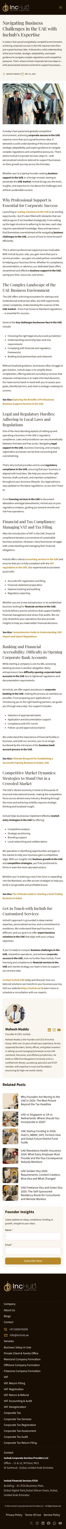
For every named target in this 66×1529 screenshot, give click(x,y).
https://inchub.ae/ (31, 988)
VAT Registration (14, 1389)
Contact (8, 1322)
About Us (9, 1310)
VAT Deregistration (15, 1407)
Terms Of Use (33, 1515)
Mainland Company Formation (22, 1359)
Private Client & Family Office (21, 1353)
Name (9, 1230)
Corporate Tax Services (17, 1419)
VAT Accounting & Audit (18, 1401)
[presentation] (10, 1101)
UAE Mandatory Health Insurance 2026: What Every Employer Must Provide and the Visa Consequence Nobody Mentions (41, 1156)
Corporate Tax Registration (20, 1425)
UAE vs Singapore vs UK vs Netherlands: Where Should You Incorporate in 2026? (40, 1118)
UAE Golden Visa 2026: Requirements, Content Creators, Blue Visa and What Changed (40, 1174)
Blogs (7, 1316)
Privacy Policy (14, 1515)
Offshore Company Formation (22, 1365)
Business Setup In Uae (17, 1347)
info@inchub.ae (19, 1335)
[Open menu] (60, 7)
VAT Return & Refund (16, 1395)
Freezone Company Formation (22, 1371)
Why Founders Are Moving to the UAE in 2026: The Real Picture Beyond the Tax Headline (40, 1100)
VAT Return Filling (14, 1383)
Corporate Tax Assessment (20, 1431)
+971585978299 (18, 1329)
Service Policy (52, 1515)
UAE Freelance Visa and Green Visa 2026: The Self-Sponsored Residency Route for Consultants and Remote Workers (41, 1193)
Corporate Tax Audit (16, 1437)
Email (8, 1245)
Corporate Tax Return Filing (20, 1443)
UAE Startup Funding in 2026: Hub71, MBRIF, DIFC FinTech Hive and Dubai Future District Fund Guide (41, 1136)
